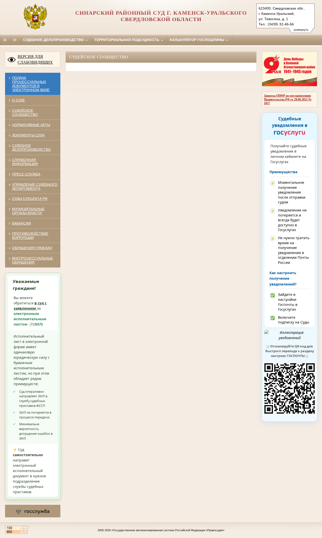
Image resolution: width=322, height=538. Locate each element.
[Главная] (5, 40)
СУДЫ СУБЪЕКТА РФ (30, 199)
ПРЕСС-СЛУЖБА (26, 174)
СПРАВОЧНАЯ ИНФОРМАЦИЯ (25, 162)
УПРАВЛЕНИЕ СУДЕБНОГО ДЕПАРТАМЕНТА (34, 187)
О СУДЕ (18, 100)
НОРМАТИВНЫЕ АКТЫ (31, 125)
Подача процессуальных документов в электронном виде (31, 84)
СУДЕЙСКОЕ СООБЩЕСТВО (25, 113)
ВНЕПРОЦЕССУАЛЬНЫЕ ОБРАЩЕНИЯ (32, 260)
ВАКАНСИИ (21, 223)
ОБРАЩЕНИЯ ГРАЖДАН (32, 248)
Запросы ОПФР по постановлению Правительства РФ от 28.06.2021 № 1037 (287, 99)
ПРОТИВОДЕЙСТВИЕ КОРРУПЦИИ (30, 236)
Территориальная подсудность (127, 40)
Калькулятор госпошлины (197, 40)
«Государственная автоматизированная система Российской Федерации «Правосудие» (167, 530)
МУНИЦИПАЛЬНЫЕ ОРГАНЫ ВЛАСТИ (28, 211)
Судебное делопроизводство (54, 40)
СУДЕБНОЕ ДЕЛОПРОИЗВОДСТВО (31, 148)
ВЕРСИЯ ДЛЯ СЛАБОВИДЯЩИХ (35, 59)
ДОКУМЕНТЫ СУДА (28, 135)
